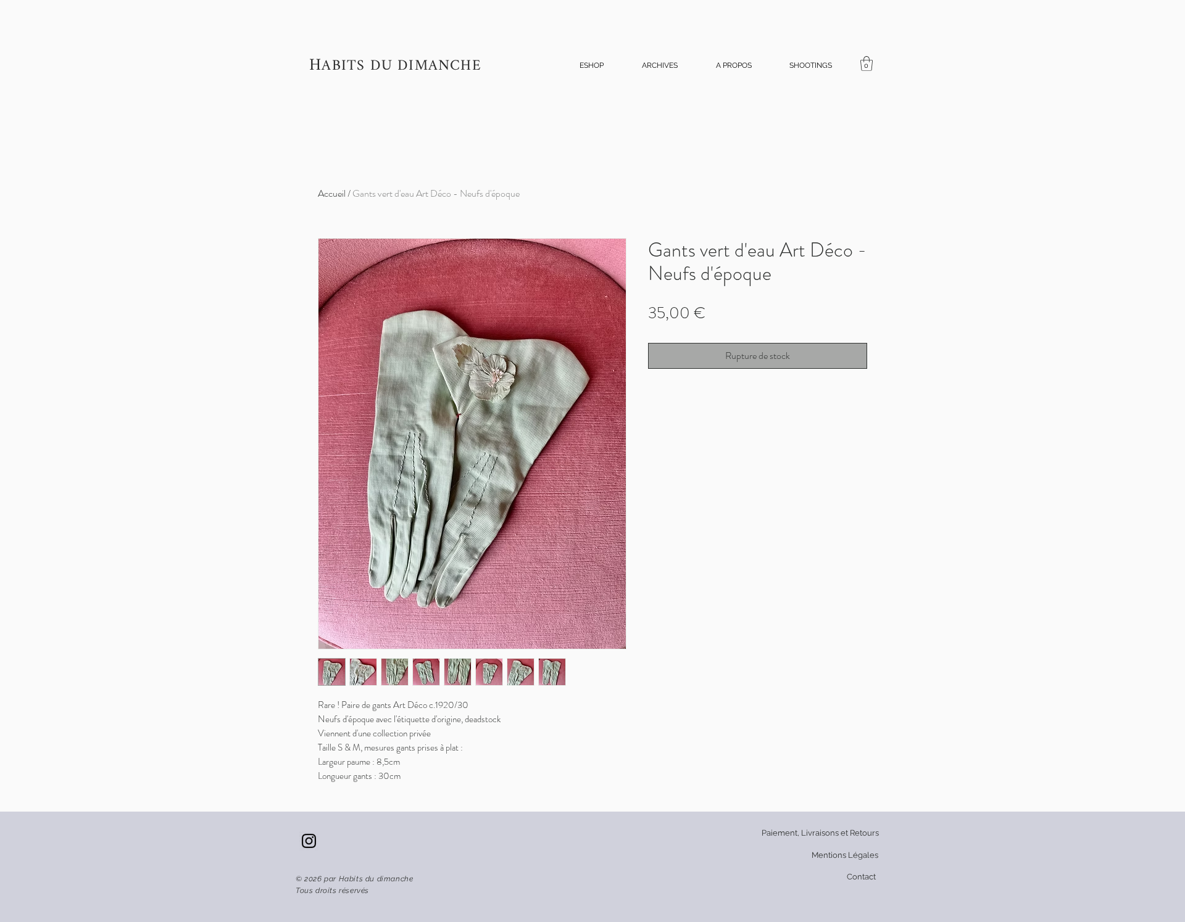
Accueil (332, 193)
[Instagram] (308, 840)
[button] (591, 65)
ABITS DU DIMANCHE (401, 66)
